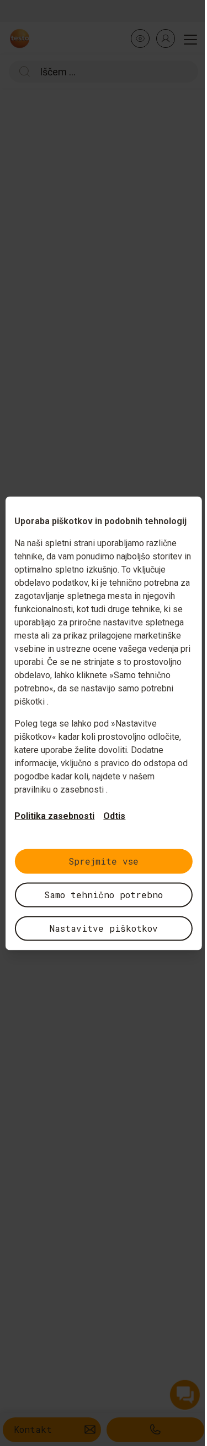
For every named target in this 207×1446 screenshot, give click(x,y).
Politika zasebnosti (54, 815)
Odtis (114, 815)
